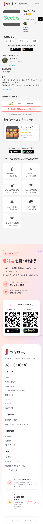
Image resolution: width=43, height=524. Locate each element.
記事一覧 (8, 403)
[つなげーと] (15, 352)
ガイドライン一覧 (11, 470)
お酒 (34, 41)
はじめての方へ (11, 386)
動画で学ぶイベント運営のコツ (16, 424)
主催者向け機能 (11, 420)
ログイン (8, 377)
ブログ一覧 (9, 408)
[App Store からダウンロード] (12, 330)
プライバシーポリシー (13, 461)
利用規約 (8, 457)
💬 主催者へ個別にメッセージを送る (21, 109)
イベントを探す (10, 382)
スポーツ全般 (9, 41)
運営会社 (8, 436)
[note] (24, 365)
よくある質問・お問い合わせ (15, 390)
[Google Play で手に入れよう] (30, 330)
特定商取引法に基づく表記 (15, 465)
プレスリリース (10, 445)
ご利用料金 (9, 395)
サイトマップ (9, 399)
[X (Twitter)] (7, 365)
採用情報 (8, 440)
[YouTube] (19, 365)
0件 (27, 28)
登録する (31, 502)
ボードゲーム (23, 41)
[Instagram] (13, 365)
